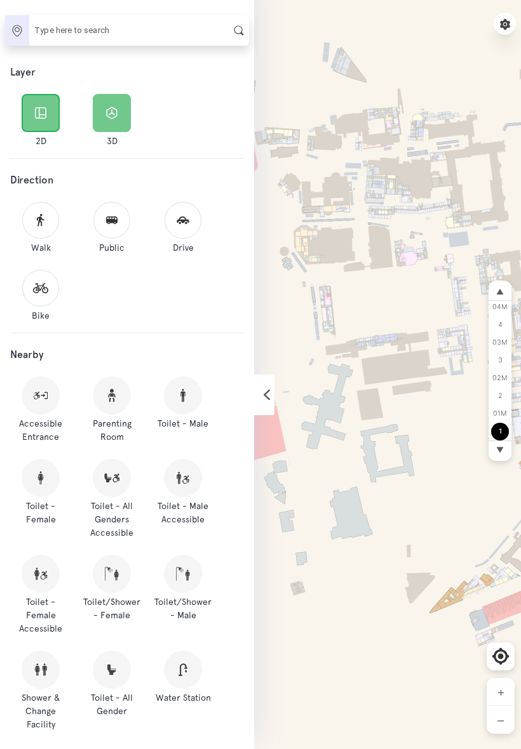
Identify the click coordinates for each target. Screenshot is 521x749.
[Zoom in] (501, 692)
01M (500, 413)
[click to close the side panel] (264, 394)
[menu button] (505, 24)
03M (500, 342)
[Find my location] (501, 656)
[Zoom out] (501, 720)
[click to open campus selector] (17, 30)
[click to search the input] (239, 30)
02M (500, 378)
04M (500, 307)
